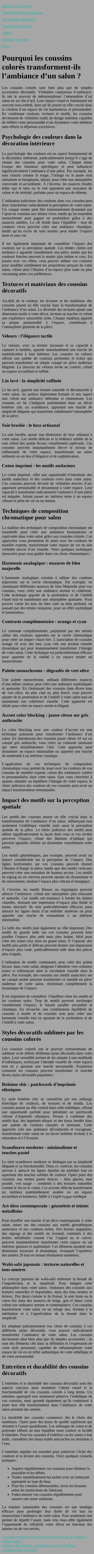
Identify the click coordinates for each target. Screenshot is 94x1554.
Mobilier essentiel (15, 40)
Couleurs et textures (17, 26)
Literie (7, 33)
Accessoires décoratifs (19, 19)
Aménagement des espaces (22, 13)
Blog (5, 46)
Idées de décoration (16, 6)
